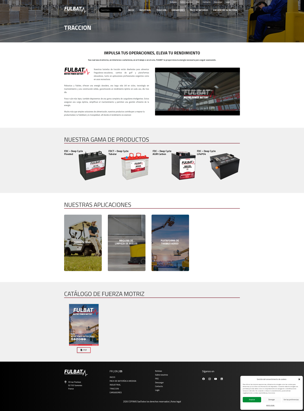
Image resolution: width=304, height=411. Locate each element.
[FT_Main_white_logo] (75, 10)
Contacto (159, 386)
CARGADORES (116, 392)
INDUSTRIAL (115, 384)
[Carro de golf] (83, 243)
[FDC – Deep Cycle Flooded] (85, 165)
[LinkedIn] (222, 379)
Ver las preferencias (291, 399)
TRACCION (114, 388)
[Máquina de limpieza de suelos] (126, 243)
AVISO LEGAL (270, 405)
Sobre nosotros (161, 374)
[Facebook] (203, 379)
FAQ (157, 378)
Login (157, 390)
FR (111, 371)
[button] (299, 379)
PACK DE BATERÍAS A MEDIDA (123, 381)
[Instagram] (210, 379)
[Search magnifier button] (120, 10)
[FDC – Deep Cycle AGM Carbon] (174, 165)
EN (116, 371)
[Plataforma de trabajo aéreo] (170, 243)
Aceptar (252, 399)
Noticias (158, 371)
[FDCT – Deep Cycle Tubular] (130, 165)
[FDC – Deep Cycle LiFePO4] (218, 165)
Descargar (159, 382)
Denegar (271, 399)
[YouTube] (216, 379)
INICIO (112, 377)
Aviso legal (176, 401)
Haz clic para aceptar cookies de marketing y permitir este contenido (197, 91)
